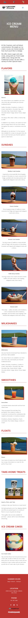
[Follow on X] (17, 605)
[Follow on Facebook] (11, 605)
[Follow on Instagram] (14, 605)
